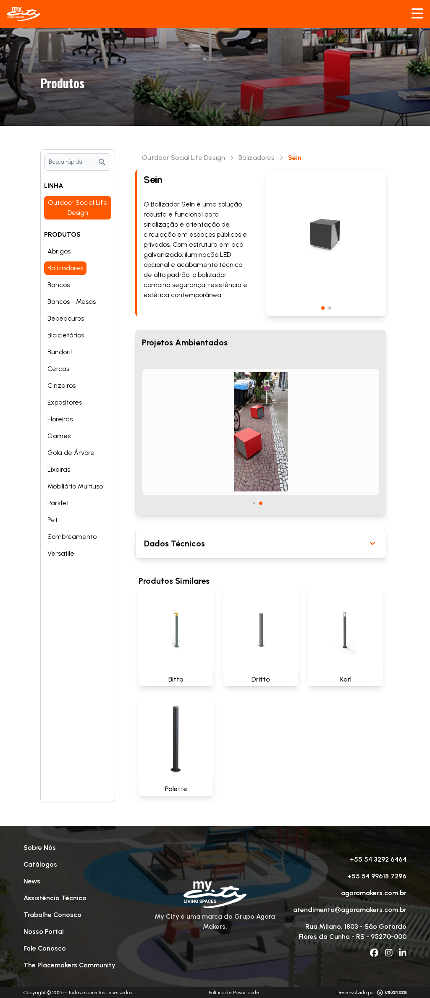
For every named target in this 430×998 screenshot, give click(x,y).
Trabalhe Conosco (52, 915)
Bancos (58, 285)
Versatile (60, 553)
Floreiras (60, 419)
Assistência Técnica (55, 898)
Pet (52, 520)
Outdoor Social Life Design (78, 208)
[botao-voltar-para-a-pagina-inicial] (215, 14)
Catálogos (40, 864)
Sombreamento (72, 537)
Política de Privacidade (234, 992)
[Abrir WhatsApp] (409, 977)
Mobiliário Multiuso (75, 486)
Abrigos (59, 251)
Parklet (58, 503)
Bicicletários (65, 335)
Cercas (58, 369)
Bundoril (59, 352)
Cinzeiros (61, 385)
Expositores (64, 402)
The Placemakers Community (69, 965)
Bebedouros (65, 318)
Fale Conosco (45, 948)
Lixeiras (58, 469)
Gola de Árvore (70, 453)
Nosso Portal (44, 931)
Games (59, 436)
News (32, 881)
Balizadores (65, 268)
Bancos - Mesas (71, 302)
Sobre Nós (40, 848)
